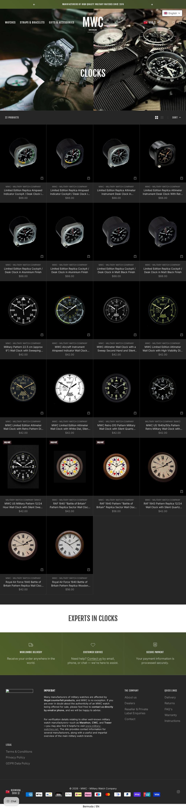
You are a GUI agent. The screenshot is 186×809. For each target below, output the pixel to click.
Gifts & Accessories (61, 22)
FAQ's (168, 709)
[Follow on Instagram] (178, 792)
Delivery (170, 697)
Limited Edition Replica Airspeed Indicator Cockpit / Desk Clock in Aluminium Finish (23, 192)
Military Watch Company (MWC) (162, 421)
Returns (170, 703)
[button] (172, 13)
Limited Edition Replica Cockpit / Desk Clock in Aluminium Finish (23, 270)
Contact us (94, 658)
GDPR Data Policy (18, 763)
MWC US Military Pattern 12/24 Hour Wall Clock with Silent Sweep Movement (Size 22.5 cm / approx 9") (23, 505)
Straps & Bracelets (32, 22)
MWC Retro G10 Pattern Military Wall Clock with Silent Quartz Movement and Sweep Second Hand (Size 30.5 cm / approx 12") (116, 427)
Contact (130, 719)
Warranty (171, 715)
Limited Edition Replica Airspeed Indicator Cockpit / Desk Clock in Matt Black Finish (69, 192)
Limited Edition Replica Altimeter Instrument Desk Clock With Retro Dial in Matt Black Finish (163, 192)
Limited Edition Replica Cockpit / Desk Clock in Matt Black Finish (116, 270)
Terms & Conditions (19, 751)
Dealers (130, 703)
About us (131, 697)
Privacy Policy (15, 757)
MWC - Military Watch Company (23, 186)
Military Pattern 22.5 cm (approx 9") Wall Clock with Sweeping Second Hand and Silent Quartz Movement (23, 348)
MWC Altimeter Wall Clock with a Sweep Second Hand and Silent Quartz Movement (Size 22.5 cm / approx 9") (116, 348)
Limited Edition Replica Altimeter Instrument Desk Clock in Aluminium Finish (116, 192)
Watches (10, 22)
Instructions (172, 721)
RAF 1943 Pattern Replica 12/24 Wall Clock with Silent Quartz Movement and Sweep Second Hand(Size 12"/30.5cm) (163, 505)
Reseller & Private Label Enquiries (136, 711)
